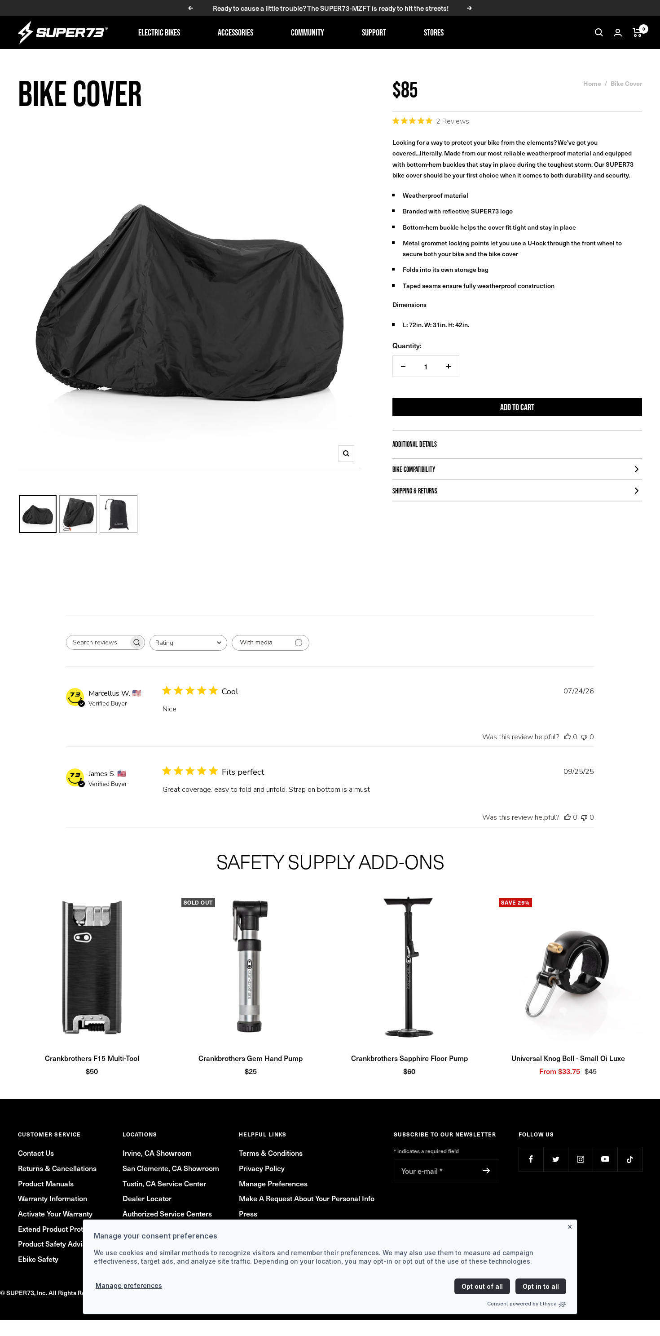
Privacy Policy (262, 1168)
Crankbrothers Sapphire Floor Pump (409, 1058)
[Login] (618, 32)
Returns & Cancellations (57, 1168)
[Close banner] (571, 1225)
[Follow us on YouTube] (605, 1159)
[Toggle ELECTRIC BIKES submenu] (195, 32)
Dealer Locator (147, 1198)
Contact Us (36, 1153)
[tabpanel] (330, 985)
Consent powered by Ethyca (522, 1303)
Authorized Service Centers (167, 1213)
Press (248, 1213)
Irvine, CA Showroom (157, 1153)
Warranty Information (52, 1198)
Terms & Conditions (271, 1153)
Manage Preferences (273, 1183)
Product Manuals (46, 1183)
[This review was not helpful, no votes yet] (584, 737)
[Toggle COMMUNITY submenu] (339, 32)
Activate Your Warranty (55, 1213)
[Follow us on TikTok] (629, 1159)
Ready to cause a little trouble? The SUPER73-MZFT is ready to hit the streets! (331, 8)
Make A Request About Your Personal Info (306, 1198)
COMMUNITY (307, 32)
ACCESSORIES (235, 32)
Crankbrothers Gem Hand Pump (250, 1058)
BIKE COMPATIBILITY (413, 469)
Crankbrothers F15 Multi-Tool (92, 1058)
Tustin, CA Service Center (164, 1183)
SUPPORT (374, 32)
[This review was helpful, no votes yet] (567, 737)
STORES (434, 32)
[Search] (599, 32)
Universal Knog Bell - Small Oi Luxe (568, 1058)
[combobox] (188, 643)
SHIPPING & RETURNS (414, 491)
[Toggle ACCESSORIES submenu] (268, 32)
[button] (92, 967)
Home (592, 83)
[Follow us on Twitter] (555, 1159)
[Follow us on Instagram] (580, 1159)
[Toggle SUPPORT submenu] (401, 32)
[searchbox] (97, 642)
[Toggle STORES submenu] (458, 32)
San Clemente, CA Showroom (171, 1168)
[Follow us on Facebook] (531, 1159)
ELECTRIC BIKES (159, 32)
